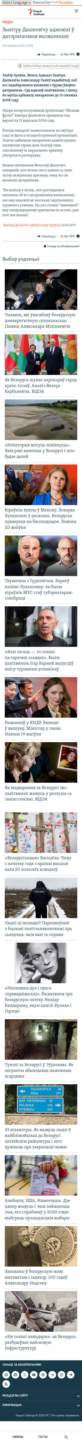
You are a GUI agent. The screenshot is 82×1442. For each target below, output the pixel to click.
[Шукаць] (66, 1437)
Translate (66, 3)
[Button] (46, 54)
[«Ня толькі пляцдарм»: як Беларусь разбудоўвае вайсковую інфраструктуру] (41, 1311)
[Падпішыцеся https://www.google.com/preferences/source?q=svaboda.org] (6, 1375)
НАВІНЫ (18, 1437)
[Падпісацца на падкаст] (43, 1375)
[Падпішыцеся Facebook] (15, 1375)
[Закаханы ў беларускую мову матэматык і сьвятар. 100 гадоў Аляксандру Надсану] (41, 1246)
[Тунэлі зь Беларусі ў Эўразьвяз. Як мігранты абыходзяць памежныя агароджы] (41, 1039)
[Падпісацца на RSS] (6, 1384)
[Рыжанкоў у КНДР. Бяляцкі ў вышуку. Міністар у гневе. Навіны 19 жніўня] (41, 697)
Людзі (7, 22)
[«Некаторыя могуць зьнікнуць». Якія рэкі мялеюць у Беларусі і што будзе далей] (41, 419)
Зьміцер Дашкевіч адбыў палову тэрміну (31, 225)
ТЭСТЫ (43, 1437)
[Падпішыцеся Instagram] (61, 1375)
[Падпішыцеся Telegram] (70, 1375)
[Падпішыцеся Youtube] (34, 1375)
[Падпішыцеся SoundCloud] (52, 1375)
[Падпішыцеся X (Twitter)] (24, 1375)
